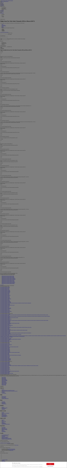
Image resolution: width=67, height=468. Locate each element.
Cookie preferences (50, 466)
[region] (33, 465)
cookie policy (40, 466)
